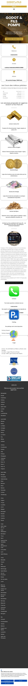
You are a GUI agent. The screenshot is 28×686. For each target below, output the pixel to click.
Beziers (2, 488)
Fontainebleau (4, 621)
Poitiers (3, 453)
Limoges (3, 428)
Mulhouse (3, 566)
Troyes (2, 502)
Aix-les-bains (4, 579)
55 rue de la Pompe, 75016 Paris (14, 80)
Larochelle (3, 419)
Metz (2, 411)
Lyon (2, 551)
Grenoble (3, 490)
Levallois (3, 504)
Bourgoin (3, 613)
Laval (2, 581)
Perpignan (3, 456)
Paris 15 (3, 466)
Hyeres (2, 449)
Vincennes (3, 476)
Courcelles (3, 549)
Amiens (2, 445)
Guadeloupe (4, 611)
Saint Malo (3, 472)
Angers (2, 500)
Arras (2, 498)
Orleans (3, 430)
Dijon (2, 481)
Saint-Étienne (4, 554)
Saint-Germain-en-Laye (4, 546)
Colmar (2, 492)
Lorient (2, 409)
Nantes (2, 634)
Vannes (2, 623)
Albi (2, 564)
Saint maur (3, 406)
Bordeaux (3, 533)
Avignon (3, 468)
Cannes (2, 516)
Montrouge (3, 568)
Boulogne (3, 511)
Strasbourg (3, 494)
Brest (2, 485)
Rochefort (3, 415)
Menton (3, 626)
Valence (3, 402)
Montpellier (3, 393)
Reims (2, 423)
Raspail (2, 509)
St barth (3, 619)
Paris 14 (3, 462)
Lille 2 (2, 507)
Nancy (2, 432)
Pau (2, 437)
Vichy (2, 557)
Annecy (2, 400)
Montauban (3, 592)
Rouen (2, 520)
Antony (2, 404)
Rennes (2, 421)
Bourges (3, 474)
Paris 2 (2, 464)
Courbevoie (4, 447)
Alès (2, 451)
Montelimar (3, 598)
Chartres (3, 605)
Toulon (2, 562)
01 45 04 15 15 (14, 55)
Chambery (3, 397)
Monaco (3, 483)
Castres (3, 518)
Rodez (2, 577)
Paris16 (2, 513)
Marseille (3, 559)
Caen (2, 524)
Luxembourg (4, 413)
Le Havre (3, 434)
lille (1, 617)
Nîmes (2, 439)
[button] (14, 9)
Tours (2, 536)
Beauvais (3, 603)
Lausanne (3, 632)
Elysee (2, 395)
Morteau (3, 600)
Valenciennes (4, 479)
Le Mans (3, 425)
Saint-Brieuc (4, 571)
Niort (2, 538)
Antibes (3, 441)
